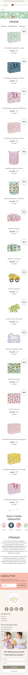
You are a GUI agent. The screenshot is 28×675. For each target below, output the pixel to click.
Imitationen (4, 620)
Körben (16, 546)
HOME (2, 9)
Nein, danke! (14, 671)
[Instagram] (11, 609)
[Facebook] (6, 609)
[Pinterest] (16, 609)
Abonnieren (14, 667)
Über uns (3, 616)
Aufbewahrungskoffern (8, 546)
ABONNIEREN (21, 585)
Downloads (4, 618)
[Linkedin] (21, 609)
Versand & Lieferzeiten (7, 627)
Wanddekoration (12, 26)
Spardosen (22, 26)
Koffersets (4, 26)
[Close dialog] (25, 634)
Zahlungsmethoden (6, 629)
